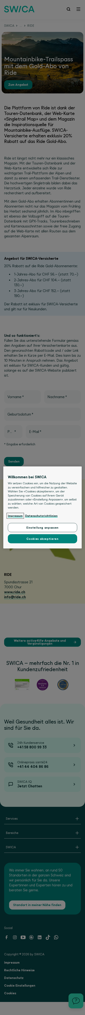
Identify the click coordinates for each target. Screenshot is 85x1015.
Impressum (15, 515)
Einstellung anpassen (42, 527)
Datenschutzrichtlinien (41, 515)
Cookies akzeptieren (42, 538)
